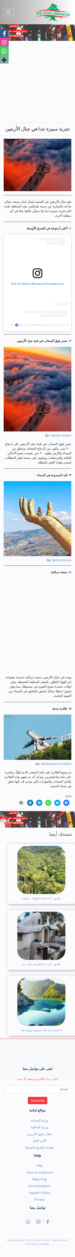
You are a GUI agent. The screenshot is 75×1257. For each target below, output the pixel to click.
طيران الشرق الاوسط (39, 1147)
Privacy (39, 1199)
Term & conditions (39, 1172)
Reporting (39, 1179)
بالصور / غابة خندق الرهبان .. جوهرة (41, 898)
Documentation (39, 1186)
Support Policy (39, 1193)
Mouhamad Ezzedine (56, 764)
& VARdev (45, 1244)
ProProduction (32, 1244)
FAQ (39, 1166)
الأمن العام (39, 1141)
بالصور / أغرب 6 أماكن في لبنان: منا (41, 964)
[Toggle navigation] (8, 12)
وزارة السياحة (39, 1120)
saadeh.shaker (61, 435)
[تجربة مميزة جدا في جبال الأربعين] (37, 165)
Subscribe (37, 1100)
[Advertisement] (37, 81)
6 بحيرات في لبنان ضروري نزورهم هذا (41, 1030)
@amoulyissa (61, 560)
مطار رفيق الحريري (39, 1134)
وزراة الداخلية (39, 1127)
